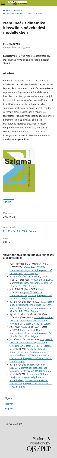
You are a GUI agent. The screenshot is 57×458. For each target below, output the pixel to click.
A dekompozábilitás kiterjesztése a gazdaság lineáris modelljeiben (29, 377)
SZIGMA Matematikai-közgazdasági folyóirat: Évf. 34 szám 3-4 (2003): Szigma (31, 358)
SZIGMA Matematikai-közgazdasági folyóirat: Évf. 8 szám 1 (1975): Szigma (31, 295)
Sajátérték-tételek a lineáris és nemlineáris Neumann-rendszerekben (28, 352)
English (9, 408)
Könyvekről (30, 267)
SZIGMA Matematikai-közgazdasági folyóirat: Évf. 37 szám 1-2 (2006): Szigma (31, 308)
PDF (10, 201)
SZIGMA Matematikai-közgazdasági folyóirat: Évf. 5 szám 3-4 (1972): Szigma (31, 322)
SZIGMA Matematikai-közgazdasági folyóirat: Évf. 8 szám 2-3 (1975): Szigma (31, 344)
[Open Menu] (3, 3)
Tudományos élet (43, 317)
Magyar (9, 403)
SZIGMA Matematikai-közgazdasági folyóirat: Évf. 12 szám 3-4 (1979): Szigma (31, 333)
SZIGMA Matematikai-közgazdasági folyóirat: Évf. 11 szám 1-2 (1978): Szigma (31, 270)
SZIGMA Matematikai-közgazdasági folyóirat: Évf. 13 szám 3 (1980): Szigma (31, 282)
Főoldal (6, 10)
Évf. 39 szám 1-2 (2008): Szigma (17, 13)
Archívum (18, 10)
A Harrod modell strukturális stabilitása (32, 303)
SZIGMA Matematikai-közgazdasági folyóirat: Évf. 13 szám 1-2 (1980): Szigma (31, 383)
